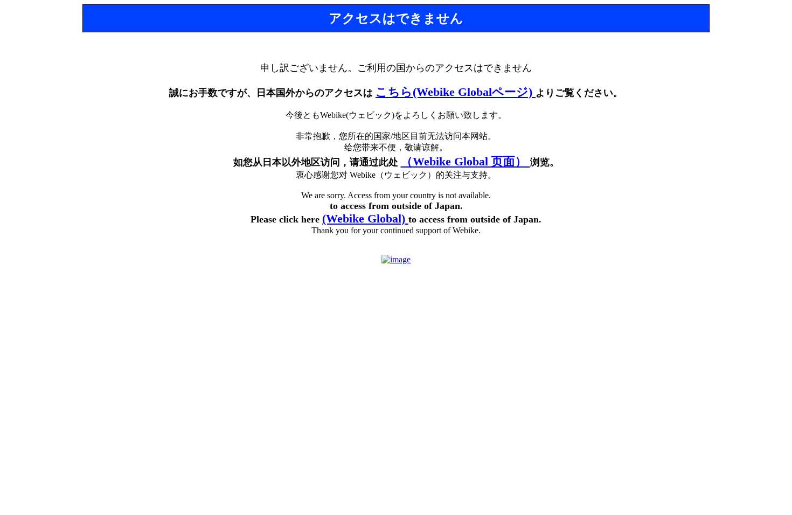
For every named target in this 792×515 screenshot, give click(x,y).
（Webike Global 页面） (465, 161)
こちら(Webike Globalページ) (456, 92)
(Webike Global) (365, 218)
